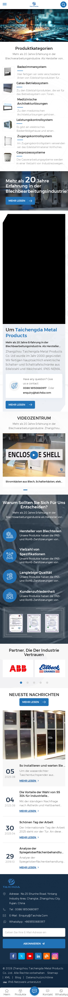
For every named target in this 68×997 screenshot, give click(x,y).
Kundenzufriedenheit (37, 591)
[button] (31, 39)
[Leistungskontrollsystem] (8, 125)
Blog (18, 977)
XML (7, 977)
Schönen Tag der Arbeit (36, 822)
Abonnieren (32, 943)
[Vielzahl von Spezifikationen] (10, 556)
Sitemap (52, 972)
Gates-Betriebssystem (32, 83)
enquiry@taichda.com (37, 392)
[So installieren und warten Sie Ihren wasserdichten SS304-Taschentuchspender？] (34, 734)
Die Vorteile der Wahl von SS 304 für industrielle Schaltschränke (39, 794)
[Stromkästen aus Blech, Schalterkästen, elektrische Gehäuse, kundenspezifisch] (34, 455)
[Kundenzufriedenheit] (10, 595)
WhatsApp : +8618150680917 (27, 921)
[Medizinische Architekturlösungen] (8, 106)
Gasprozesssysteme (31, 152)
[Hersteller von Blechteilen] (10, 535)
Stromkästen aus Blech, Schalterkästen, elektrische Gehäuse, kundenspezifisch (34, 481)
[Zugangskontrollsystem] (8, 141)
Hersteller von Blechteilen (40, 531)
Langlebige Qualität (36, 572)
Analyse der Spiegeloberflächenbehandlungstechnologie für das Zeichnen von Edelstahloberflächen (42, 850)
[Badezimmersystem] (8, 72)
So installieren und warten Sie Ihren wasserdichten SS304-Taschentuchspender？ (42, 765)
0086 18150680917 (34, 388)
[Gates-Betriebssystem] (8, 88)
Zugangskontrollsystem (34, 136)
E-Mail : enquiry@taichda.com (28, 915)
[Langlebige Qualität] (10, 576)
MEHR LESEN (17, 200)
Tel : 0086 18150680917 (23, 909)
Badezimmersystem (31, 67)
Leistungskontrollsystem (35, 120)
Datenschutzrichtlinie (39, 977)
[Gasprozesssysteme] (8, 157)
